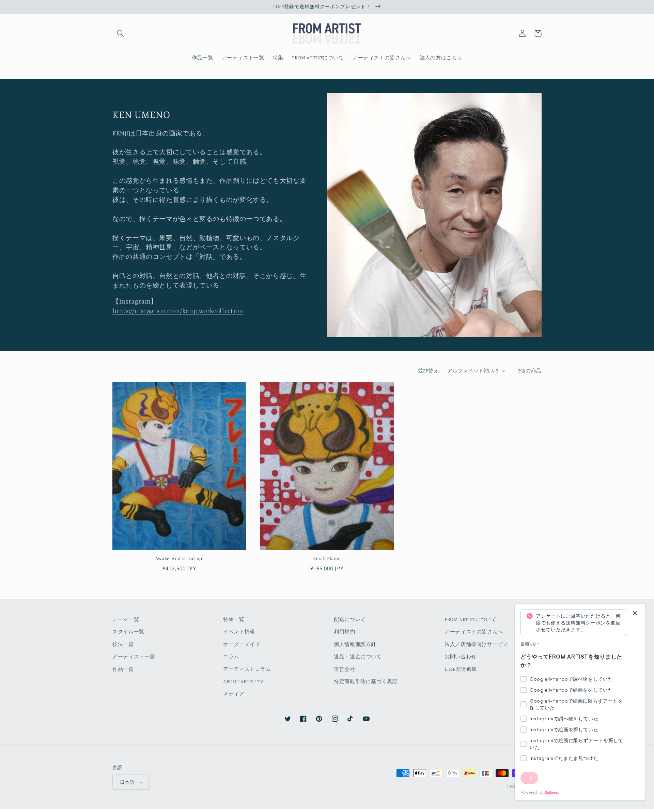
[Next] (529, 778)
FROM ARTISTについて (470, 619)
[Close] (635, 613)
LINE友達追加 (461, 669)
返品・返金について (358, 656)
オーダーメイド (241, 644)
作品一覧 (123, 669)
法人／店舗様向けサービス (477, 644)
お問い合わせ (461, 656)
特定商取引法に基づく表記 (366, 681)
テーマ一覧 (125, 619)
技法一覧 (123, 644)
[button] (120, 33)
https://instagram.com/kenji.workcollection (177, 310)
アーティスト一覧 (133, 656)
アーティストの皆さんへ (474, 631)
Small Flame (326, 558)
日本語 (127, 782)
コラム (231, 656)
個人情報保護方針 (355, 644)
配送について (350, 619)
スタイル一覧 (128, 631)
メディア (234, 693)
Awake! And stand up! (179, 558)
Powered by (531, 792)
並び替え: (429, 370)
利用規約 (344, 631)
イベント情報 (239, 631)
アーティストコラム (247, 669)
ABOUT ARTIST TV (243, 681)
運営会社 (344, 669)
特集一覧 (234, 619)
